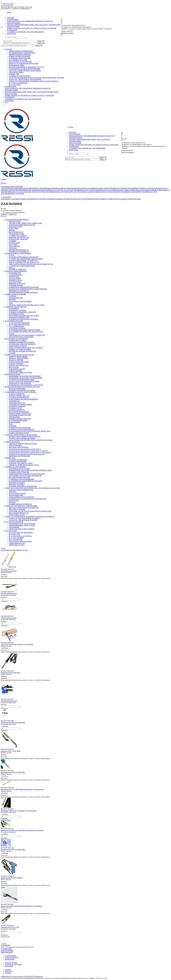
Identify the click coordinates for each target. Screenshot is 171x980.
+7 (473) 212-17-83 (7, 3)
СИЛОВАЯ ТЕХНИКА (17, 483)
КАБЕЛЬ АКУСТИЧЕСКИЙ (18, 365)
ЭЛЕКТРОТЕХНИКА (16, 72)
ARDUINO (12, 491)
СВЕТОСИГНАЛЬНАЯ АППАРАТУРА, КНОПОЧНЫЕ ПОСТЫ (31, 264)
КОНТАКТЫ (9, 101)
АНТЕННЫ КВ (14, 401)
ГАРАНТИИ (52, 28)
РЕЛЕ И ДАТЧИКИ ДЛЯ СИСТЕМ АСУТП (24, 262)
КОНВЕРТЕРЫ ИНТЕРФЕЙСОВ (20, 504)
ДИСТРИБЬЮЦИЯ (28, 21)
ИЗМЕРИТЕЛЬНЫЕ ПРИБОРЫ (20, 54)
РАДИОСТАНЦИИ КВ (17, 394)
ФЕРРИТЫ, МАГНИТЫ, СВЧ (19, 237)
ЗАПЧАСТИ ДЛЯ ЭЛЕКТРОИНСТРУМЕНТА (25, 518)
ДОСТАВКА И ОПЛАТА (39, 28)
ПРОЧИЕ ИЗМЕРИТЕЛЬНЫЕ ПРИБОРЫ (23, 292)
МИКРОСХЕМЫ (14, 221)
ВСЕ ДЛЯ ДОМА (15, 85)
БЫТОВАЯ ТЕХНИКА (17, 484)
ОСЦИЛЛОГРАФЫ (15, 275)
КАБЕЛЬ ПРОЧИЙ (15, 371)
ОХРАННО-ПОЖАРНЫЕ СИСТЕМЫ (22, 390)
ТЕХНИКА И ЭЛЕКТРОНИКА (19, 76)
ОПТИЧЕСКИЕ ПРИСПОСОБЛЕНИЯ (22, 344)
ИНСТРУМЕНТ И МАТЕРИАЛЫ (20, 62)
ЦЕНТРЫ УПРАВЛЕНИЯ (17, 461)
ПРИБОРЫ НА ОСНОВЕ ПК (19, 291)
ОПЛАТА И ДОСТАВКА (13, 964)
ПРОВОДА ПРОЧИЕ (16, 360)
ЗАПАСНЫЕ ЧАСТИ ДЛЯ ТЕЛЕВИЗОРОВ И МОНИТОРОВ (30, 511)
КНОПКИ (12, 299)
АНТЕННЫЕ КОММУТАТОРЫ (20, 415)
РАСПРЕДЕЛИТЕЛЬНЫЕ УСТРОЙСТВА (23, 260)
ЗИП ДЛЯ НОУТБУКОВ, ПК (19, 513)
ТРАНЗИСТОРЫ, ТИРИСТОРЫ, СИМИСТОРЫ (25, 223)
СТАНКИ (12, 353)
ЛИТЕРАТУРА (14, 500)
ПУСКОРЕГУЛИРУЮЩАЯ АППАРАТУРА (24, 257)
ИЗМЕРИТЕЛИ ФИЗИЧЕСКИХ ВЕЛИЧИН (24, 287)
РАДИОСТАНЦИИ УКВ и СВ (19, 395)
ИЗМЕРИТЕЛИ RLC (16, 280)
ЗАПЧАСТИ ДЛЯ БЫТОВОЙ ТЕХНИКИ (23, 520)
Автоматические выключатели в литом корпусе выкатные (28, 451)
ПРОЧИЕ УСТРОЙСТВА (17, 269)
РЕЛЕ (11, 303)
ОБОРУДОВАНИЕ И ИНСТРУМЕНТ (22, 529)
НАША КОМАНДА (14, 21)
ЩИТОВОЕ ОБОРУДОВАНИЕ (19, 456)
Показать (4, 214)
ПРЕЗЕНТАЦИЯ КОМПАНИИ (18, 25)
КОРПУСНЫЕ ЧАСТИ (17, 515)
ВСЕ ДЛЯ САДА (14, 534)
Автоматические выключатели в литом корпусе (25, 449)
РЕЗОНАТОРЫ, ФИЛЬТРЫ (18, 239)
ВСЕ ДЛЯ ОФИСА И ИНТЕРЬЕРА (21, 532)
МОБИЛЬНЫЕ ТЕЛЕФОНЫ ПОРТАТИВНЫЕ (25, 376)
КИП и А (12, 267)
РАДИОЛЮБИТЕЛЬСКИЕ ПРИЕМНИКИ (23, 399)
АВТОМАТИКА (14, 417)
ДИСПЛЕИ (13, 248)
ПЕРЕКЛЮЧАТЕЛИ (16, 298)
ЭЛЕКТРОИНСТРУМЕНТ (18, 346)
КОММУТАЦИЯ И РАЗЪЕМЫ (19, 56)
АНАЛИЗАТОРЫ (15, 282)
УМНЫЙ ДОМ (14, 74)
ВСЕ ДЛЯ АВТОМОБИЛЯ (18, 83)
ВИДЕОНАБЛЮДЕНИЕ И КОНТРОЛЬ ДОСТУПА (26, 67)
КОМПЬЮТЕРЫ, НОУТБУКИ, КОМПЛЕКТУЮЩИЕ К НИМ (30, 470)
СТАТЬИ (8, 973)
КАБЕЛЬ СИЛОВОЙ (16, 363)
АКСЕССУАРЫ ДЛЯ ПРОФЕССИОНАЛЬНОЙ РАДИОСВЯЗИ (30, 440)
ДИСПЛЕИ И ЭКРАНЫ (17, 509)
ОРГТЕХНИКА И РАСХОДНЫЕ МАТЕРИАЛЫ (25, 475)
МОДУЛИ (12, 502)
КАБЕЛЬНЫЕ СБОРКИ (17, 369)
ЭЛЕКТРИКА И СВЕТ (16, 545)
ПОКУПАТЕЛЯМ (11, 94)
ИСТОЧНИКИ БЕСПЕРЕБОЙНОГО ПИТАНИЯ (25, 481)
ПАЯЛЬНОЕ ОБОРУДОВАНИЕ (20, 58)
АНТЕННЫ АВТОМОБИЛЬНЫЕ (20, 404)
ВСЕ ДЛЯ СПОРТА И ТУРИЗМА (20, 536)
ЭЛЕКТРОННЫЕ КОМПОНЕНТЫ (21, 51)
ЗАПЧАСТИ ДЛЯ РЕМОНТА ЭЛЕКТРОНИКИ (25, 79)
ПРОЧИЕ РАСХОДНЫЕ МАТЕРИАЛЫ (22, 351)
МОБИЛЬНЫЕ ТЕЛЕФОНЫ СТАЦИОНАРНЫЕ (25, 378)
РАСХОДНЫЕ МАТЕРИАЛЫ (19, 411)
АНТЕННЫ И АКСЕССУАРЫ (19, 468)
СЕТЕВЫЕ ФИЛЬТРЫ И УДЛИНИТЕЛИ (23, 486)
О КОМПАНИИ (10, 86)
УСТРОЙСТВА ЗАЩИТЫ (18, 235)
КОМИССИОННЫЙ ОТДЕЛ (19, 433)
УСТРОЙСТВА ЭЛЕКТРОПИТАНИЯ (22, 266)
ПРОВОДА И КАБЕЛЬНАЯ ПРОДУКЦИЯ (23, 63)
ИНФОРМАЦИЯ (7, 952)
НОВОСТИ (49, 21)
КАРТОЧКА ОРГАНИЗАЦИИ (50, 25)
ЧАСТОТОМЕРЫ (15, 278)
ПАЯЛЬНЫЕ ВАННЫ (53, 199)
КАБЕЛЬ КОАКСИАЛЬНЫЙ (19, 362)
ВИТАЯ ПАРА (14, 367)
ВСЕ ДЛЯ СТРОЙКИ (16, 538)
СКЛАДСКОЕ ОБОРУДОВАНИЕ (20, 541)
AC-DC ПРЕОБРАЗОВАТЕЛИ (19, 323)
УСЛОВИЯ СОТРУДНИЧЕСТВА (18, 32)
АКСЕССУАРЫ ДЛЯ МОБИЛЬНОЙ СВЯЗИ (24, 381)
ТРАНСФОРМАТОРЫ (16, 234)
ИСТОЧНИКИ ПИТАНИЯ (18, 60)
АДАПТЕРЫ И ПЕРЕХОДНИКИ (20, 301)
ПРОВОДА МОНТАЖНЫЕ (18, 356)
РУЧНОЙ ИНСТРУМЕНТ (18, 340)
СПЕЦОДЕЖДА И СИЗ (17, 543)
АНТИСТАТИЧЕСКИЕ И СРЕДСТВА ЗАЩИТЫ (26, 347)
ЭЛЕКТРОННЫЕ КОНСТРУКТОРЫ (21, 497)
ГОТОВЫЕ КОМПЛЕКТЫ (18, 459)
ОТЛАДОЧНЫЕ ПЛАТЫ (17, 493)
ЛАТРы (11, 333)
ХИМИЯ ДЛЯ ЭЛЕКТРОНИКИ (20, 349)
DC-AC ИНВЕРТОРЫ (16, 326)
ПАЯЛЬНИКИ (14, 308)
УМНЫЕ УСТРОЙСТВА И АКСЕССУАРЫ (24, 465)
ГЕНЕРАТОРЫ (14, 276)
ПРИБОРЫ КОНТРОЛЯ (17, 283)
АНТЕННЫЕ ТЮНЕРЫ (17, 406)
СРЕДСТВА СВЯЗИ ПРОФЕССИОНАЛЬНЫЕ (25, 70)
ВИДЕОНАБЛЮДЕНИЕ (17, 388)
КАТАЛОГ (8, 49)
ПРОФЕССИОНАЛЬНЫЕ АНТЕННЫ (22, 438)
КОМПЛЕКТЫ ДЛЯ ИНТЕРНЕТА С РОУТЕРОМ (26, 385)
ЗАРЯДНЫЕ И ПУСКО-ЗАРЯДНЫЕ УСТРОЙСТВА (27, 335)
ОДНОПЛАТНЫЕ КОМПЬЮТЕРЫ (21, 490)
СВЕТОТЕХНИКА (15, 445)
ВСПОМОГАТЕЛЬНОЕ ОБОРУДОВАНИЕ (126, 199)
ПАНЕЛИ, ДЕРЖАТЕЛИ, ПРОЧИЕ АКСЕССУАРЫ (26, 305)
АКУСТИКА (13, 244)
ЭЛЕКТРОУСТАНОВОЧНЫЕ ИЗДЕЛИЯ (23, 443)
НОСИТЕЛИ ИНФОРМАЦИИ (19, 477)
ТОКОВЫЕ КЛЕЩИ (16, 285)
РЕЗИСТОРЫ (13, 228)
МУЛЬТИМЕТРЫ (15, 273)
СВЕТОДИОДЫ (14, 246)
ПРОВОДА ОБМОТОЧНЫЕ (18, 358)
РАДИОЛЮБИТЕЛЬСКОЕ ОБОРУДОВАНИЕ (24, 69)
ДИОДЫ (12, 230)
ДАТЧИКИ (12, 241)
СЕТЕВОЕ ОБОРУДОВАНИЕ (19, 472)
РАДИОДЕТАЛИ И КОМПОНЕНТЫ (21, 429)
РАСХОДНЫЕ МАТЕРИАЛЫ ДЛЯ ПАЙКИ (76, 199)
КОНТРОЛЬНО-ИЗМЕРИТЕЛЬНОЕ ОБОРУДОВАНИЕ (28, 289)
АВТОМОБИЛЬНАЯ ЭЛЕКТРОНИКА (22, 523)
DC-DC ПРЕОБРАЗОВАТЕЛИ (19, 324)
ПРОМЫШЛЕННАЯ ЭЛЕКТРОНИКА (22, 53)
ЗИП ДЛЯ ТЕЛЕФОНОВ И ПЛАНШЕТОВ (23, 507)
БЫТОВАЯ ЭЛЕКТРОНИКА (19, 447)
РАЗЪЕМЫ (12, 296)
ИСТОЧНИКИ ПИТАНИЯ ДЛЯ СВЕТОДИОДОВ (26, 331)
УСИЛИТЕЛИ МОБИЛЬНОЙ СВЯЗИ (22, 379)
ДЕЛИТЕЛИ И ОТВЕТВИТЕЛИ (20, 383)
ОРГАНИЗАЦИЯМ (11, 90)
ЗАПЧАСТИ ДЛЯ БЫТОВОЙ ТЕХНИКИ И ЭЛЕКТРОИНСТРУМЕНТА (34, 81)
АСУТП (11, 255)
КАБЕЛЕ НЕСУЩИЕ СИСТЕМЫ (20, 372)
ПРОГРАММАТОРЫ (16, 495)
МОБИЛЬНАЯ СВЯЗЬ (16, 65)
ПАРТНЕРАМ (9, 97)
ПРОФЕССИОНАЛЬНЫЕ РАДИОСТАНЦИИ (24, 436)
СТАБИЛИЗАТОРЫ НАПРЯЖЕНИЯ (21, 479)
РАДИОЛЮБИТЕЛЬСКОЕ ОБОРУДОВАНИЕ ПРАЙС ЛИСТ (30, 431)
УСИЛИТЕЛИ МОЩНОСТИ (19, 397)
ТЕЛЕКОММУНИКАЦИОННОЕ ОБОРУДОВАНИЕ (27, 474)
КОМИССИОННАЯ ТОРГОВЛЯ (18, 28)
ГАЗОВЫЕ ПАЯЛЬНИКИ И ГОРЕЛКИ (31, 199)
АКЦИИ (8, 969)
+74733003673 (5, 945)
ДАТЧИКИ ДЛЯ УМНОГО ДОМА (21, 463)
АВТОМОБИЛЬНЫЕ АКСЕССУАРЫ (22, 525)
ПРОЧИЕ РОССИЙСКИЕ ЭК (19, 251)
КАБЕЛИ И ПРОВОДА (17, 410)
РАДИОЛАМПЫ (14, 243)
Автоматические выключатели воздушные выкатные (27, 454)
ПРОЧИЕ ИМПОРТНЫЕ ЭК (18, 250)
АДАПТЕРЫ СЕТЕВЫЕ (17, 328)
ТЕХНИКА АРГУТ (15, 408)
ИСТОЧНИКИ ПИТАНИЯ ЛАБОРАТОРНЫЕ (24, 330)
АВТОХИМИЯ (14, 527)
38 (5, 943)
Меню (9, 12)
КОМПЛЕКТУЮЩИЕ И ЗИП (101, 199)
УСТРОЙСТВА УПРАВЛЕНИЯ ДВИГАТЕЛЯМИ (26, 259)
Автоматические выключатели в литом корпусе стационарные (30, 452)
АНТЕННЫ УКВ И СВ (17, 403)
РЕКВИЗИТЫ (40, 21)
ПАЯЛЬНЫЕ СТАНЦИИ (9, 199)
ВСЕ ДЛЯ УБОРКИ (15, 539)
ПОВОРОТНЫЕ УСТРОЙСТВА (20, 413)
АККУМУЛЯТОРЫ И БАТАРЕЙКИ (21, 337)
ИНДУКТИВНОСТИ (16, 232)
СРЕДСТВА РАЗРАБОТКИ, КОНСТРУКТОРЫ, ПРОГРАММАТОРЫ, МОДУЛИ (36, 78)
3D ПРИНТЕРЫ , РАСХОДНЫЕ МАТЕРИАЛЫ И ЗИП (27, 499)
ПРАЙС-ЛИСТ (34, 25)
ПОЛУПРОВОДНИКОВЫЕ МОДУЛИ (22, 225)
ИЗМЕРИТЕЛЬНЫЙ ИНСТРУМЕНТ (21, 342)
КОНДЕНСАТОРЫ (15, 227)
